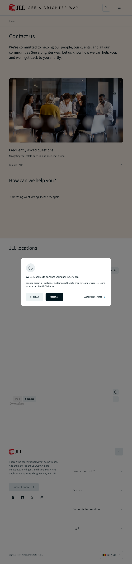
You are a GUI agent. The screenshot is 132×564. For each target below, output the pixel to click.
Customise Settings (95, 297)
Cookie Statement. (47, 286)
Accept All (54, 297)
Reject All (34, 297)
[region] (66, 282)
